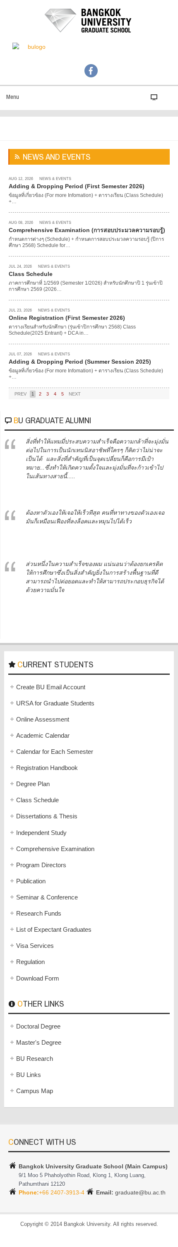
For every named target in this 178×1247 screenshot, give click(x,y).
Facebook (91, 70)
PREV (20, 393)
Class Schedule (31, 274)
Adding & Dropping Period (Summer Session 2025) (80, 361)
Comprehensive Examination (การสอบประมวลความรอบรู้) (87, 230)
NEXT (75, 393)
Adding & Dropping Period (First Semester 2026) (76, 186)
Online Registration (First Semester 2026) (67, 317)
